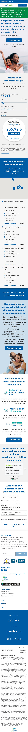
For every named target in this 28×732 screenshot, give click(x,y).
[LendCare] (14, 639)
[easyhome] (14, 631)
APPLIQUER (22, 5)
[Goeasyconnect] (5, 578)
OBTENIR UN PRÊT (14, 133)
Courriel (4, 553)
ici (22, 16)
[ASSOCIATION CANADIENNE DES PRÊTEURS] (6, 560)
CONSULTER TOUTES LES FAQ (14, 525)
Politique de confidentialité (7, 650)
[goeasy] (14, 620)
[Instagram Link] (5, 570)
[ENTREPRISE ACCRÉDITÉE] (18, 560)
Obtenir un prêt (14, 40)
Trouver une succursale (7, 596)
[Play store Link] (6, 584)
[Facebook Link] (2, 570)
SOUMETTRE (21, 553)
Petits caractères (22, 647)
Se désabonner (4, 652)
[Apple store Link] (16, 584)
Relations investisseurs (6, 647)
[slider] (3, 102)
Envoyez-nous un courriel (7, 593)
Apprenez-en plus (14, 348)
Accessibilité (23, 650)
